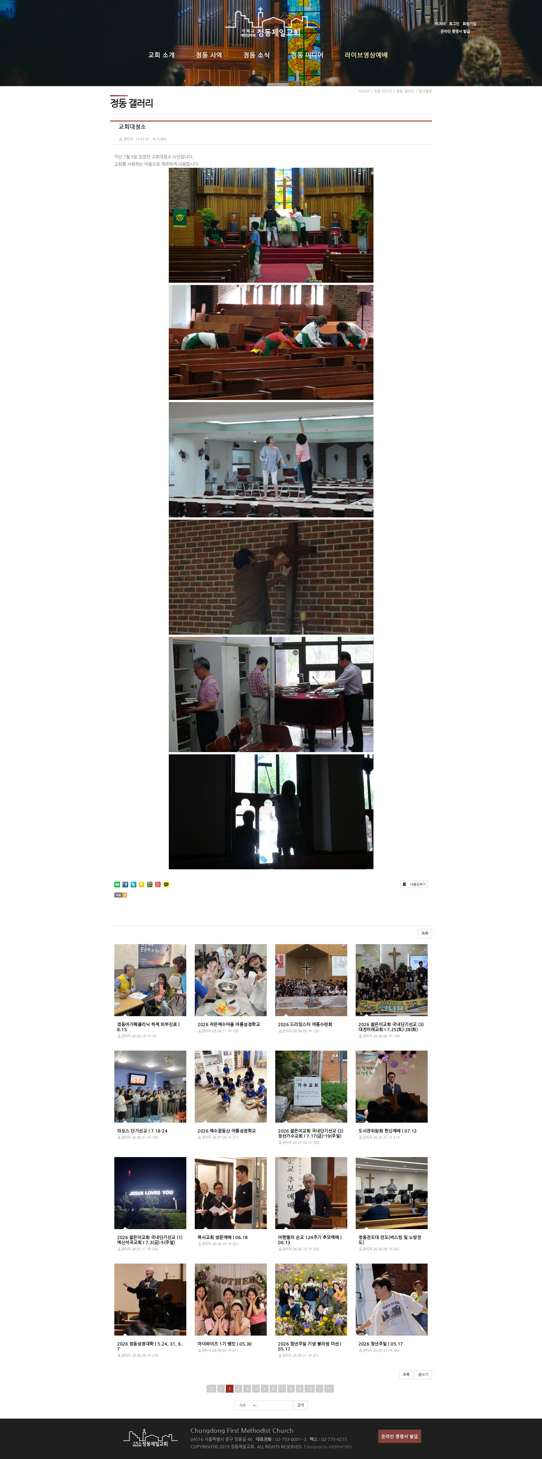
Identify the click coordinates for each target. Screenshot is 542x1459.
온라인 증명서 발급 (455, 31)
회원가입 (469, 23)
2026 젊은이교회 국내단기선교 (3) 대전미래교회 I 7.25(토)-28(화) (391, 1027)
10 (309, 1388)
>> (329, 1388)
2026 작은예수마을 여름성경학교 (229, 1024)
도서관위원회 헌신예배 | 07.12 (388, 1130)
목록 (424, 933)
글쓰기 (423, 1374)
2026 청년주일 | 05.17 (381, 1343)
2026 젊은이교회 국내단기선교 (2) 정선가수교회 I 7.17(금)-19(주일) (311, 1133)
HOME (440, 23)
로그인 (454, 23)
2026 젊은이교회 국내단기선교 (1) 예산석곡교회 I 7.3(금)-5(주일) (150, 1240)
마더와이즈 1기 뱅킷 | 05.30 (225, 1343)
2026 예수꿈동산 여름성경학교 (227, 1130)
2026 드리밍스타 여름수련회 (305, 1024)
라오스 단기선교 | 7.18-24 (142, 1130)
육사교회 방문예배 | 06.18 (223, 1237)
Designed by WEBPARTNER (329, 1447)
